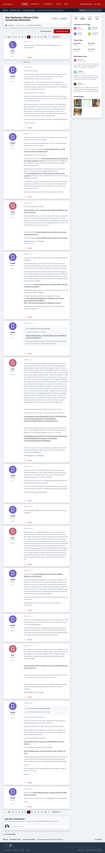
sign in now (41, 821)
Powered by (94, 850)
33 (38, 37)
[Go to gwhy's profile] (13, 206)
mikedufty (95, 27)
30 (28, 37)
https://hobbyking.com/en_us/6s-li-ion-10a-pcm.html (52, 238)
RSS (28, 850)
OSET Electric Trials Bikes (34, 25)
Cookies (22, 850)
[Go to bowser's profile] (75, 33)
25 (12, 37)
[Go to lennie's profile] (13, 45)
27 (19, 37)
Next (45, 37)
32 (35, 37)
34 (41, 37)
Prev (9, 37)
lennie (13, 51)
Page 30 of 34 (56, 37)
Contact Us (15, 850)
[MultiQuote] (24, 57)
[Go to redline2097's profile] (89, 33)
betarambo (11, 25)
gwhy (12, 212)
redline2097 (95, 33)
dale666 (12, 76)
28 (22, 37)
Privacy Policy (7, 850)
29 (25, 37)
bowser (80, 33)
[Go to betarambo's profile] (6, 25)
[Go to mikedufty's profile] (89, 28)
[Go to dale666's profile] (13, 70)
